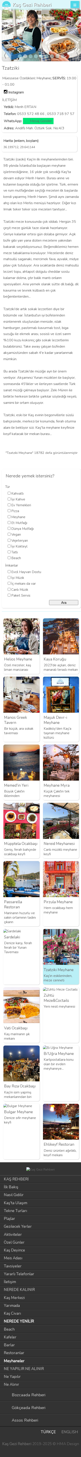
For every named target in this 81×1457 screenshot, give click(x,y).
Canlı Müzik (19, 589)
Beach (16, 558)
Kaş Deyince (14, 1250)
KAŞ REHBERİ (16, 1179)
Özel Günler (14, 1242)
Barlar (9, 1345)
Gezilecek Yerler (18, 1226)
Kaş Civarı (12, 1313)
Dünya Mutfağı (22, 528)
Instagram (16, 92)
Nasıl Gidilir (14, 1194)
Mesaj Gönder (41, 121)
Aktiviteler (13, 1234)
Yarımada (12, 1305)
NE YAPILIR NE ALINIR (24, 1368)
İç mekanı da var (23, 583)
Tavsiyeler (13, 1266)
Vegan (16, 534)
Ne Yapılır (12, 1376)
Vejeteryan (19, 540)
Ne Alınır (11, 1384)
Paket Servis (20, 595)
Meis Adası (13, 1258)
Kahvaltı (17, 493)
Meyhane (43, 78)
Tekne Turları (15, 1210)
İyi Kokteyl (19, 546)
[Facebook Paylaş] (76, 462)
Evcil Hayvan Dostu (26, 572)
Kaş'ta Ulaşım (15, 1203)
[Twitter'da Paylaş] (69, 462)
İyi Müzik (17, 578)
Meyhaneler (14, 1361)
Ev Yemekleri (21, 505)
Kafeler (10, 1337)
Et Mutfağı (19, 523)
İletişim (10, 1281)
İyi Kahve (18, 499)
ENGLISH (69, 1432)
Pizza (15, 511)
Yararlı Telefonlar (19, 1274)
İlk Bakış (11, 1187)
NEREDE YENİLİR (19, 1321)
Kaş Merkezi (14, 1297)
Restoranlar (14, 1352)
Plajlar (9, 1218)
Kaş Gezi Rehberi (32, 4)
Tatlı (14, 552)
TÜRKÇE (48, 1432)
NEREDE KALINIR (19, 1289)
